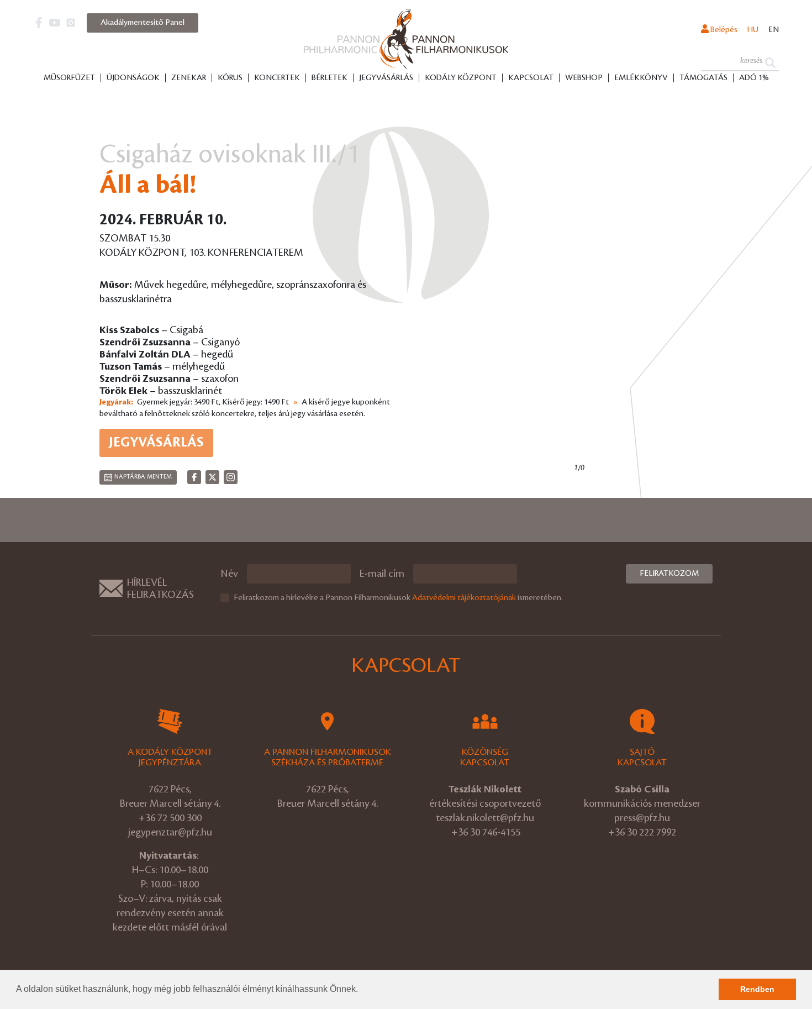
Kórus (230, 77)
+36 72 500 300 (170, 817)
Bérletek (329, 77)
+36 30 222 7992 (642, 832)
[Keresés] (770, 61)
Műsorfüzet (69, 77)
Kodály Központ (461, 77)
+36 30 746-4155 (485, 832)
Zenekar (188, 77)
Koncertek (277, 77)
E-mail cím (382, 573)
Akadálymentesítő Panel (142, 22)
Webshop (584, 77)
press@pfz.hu (642, 817)
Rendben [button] (757, 989)
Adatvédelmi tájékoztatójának (464, 597)
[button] (361, 990)
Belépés (723, 29)
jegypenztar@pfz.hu (170, 832)
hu (752, 29)
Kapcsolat (530, 77)
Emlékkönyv (641, 77)
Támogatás (703, 77)
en (773, 29)
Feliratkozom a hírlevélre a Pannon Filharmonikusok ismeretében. (398, 597)
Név (229, 573)
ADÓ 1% (754, 77)
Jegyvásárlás (386, 77)
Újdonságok (133, 77)
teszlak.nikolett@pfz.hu (485, 817)
